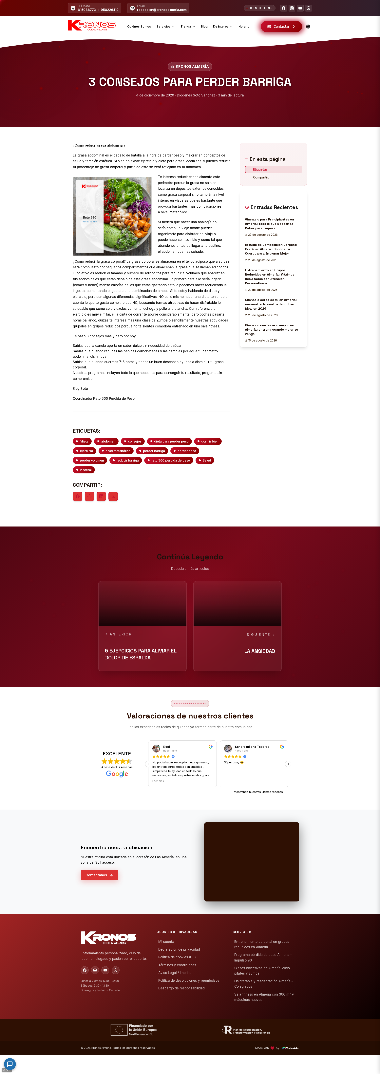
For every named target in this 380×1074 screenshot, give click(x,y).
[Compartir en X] (113, 496)
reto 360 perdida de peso (170, 460)
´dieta (84, 441)
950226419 (110, 10)
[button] (148, 764)
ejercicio (86, 451)
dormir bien (209, 441)
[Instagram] (292, 8)
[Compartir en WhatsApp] (89, 496)
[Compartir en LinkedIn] (101, 496)
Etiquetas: (258, 169)
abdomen (108, 441)
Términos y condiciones (177, 965)
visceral (86, 470)
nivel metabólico (118, 451)
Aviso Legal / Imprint (174, 973)
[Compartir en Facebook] (77, 496)
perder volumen (92, 460)
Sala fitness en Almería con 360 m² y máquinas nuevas (264, 997)
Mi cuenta (166, 942)
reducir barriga (128, 460)
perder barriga (154, 451)
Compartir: (258, 177)
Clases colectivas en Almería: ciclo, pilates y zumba (262, 970)
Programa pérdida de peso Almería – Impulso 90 (263, 957)
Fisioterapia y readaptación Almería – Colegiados (263, 983)
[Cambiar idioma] (308, 26)
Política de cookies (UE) (177, 957)
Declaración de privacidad (179, 949)
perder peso (187, 451)
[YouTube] (300, 8)
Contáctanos (96, 875)
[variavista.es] (290, 1048)
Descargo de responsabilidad (181, 988)
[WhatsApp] (308, 8)
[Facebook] (283, 8)
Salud (207, 460)
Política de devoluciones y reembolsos (188, 980)
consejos (135, 441)
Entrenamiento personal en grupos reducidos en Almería (261, 944)
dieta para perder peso (171, 441)
